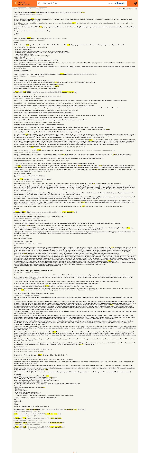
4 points (16, 152)
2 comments (37, 98)
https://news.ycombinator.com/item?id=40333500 (30, 176)
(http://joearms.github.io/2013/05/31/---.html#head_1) (64, 409)
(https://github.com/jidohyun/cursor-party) (83, 74)
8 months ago (32, 76)
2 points (16, 181)
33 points (16, 420)
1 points (16, 94)
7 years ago (28, 357)
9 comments (38, 214)
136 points (16, 295)
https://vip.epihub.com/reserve (24, 340)
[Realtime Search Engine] (120, 3)
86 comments (39, 429)
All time (42, 9)
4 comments (40, 76)
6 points (16, 98)
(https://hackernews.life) (53, 96)
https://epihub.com (62, 297)
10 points (16, 76)
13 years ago (30, 415)
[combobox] (22, 8)
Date (31, 9)
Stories (21, 9)
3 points (16, 243)
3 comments (36, 218)
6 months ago (30, 14)
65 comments (41, 40)
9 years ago (29, 411)
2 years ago (30, 181)
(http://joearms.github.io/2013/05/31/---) (44, 418)
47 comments (35, 295)
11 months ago (29, 98)
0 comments (38, 14)
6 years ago (27, 295)
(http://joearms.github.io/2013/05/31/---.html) (42, 414)
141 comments (36, 272)
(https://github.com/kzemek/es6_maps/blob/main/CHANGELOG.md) (93, 150)
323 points (16, 40)
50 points (16, 214)
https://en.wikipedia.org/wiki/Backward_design (30, 351)
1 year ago (28, 152)
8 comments (39, 420)
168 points (16, 272)
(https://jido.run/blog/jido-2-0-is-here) (55, 38)
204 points (16, 429)
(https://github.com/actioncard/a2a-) (72, 12)
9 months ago (31, 94)
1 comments (39, 243)
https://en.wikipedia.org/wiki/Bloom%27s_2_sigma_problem (34, 349)
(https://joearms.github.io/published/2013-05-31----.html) (54, 92)
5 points (16, 14)
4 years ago (28, 218)
